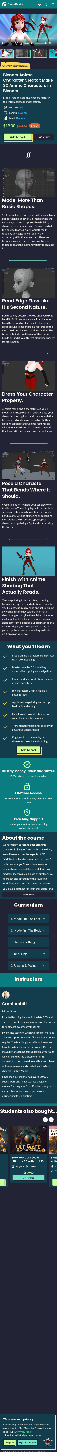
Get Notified (28, 1177)
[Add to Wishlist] (44, 1128)
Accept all (9, 1442)
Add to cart (17, 137)
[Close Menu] (53, 4)
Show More (28, 894)
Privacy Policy (24, 1431)
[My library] (39, 4)
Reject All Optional (27, 1442)
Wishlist (44, 137)
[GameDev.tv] (12, 4)
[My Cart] (46, 4)
